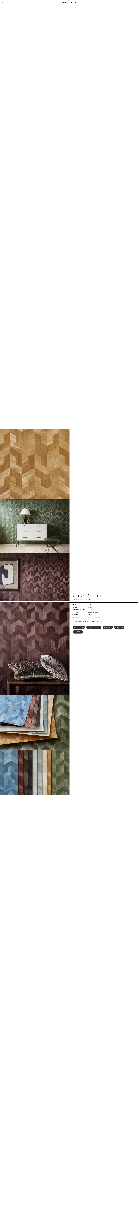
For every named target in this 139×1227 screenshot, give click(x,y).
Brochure (108, 627)
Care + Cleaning (94, 627)
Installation (79, 627)
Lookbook (119, 627)
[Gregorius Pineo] (69, 2)
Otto (73, 593)
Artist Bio (78, 632)
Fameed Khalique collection (81, 599)
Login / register (78, 621)
